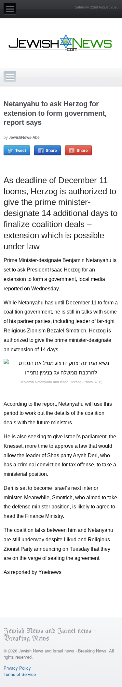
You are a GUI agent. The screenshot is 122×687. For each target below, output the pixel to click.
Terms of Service (20, 674)
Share (51, 150)
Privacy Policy (17, 668)
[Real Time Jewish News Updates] (60, 43)
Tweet (20, 150)
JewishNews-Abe (24, 137)
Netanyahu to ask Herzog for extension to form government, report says (55, 113)
